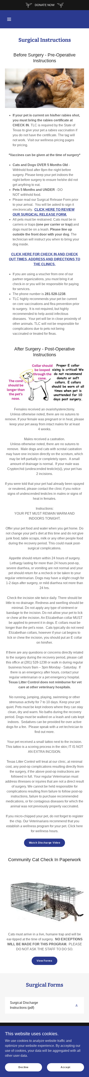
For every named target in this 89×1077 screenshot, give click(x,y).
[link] (44, 1005)
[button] (9, 19)
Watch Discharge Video (44, 842)
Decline (23, 1067)
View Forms (44, 960)
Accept (65, 1067)
